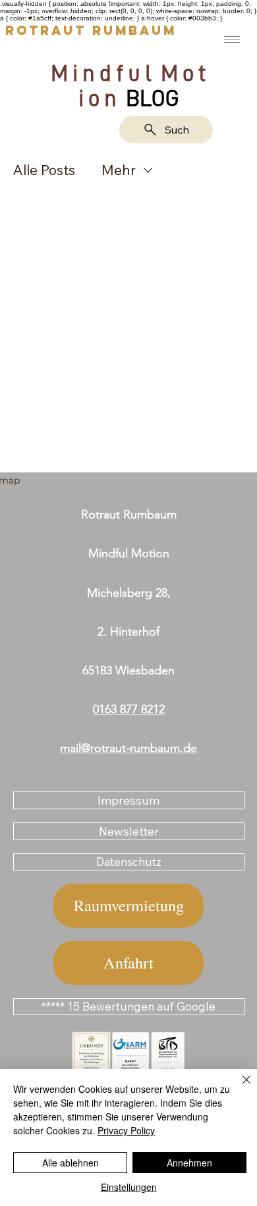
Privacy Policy (126, 1130)
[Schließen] (238, 1087)
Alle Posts (44, 169)
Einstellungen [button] (129, 1186)
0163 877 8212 (129, 709)
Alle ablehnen (70, 1162)
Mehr (118, 169)
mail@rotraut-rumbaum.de (128, 748)
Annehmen (189, 1162)
